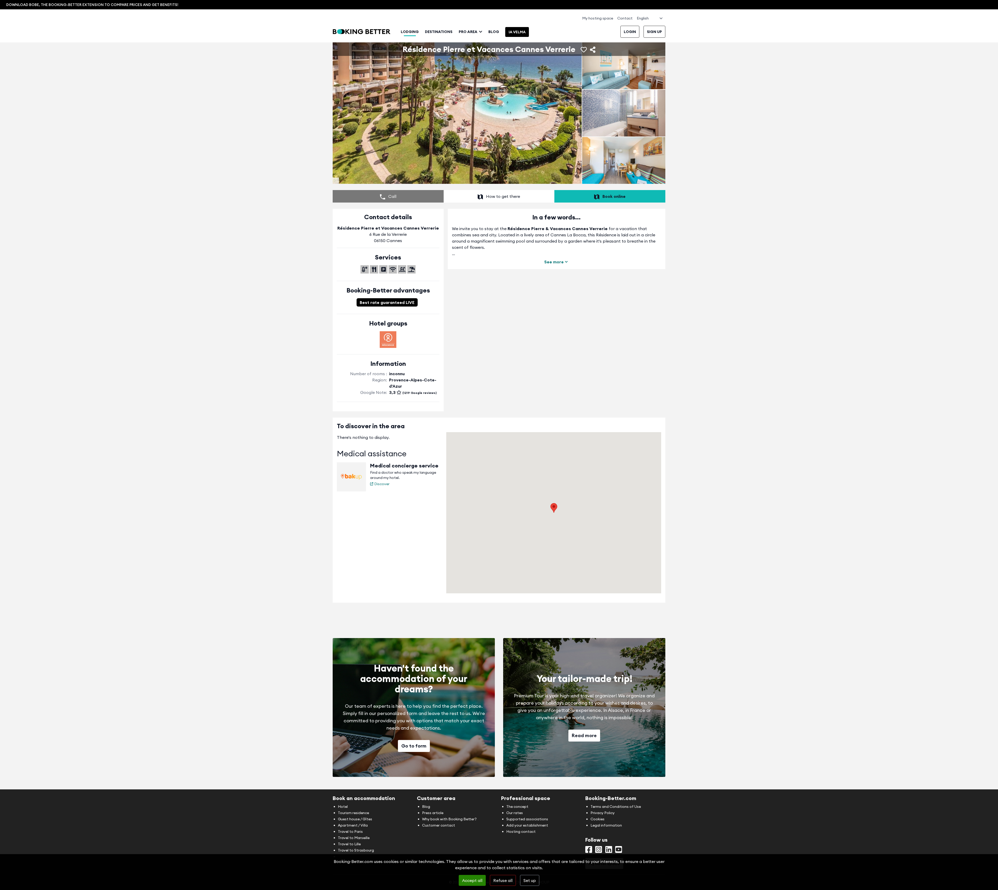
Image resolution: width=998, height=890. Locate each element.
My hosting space (597, 18)
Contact (625, 18)
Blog (493, 31)
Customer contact (438, 825)
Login (630, 31)
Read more (584, 735)
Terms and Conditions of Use (615, 806)
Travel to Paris (350, 831)
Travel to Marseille (354, 837)
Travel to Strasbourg (356, 850)
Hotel (343, 806)
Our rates (514, 812)
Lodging (410, 31)
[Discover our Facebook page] (588, 850)
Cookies (597, 819)
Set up (529, 880)
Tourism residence (353, 812)
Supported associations (527, 819)
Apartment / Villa (353, 825)
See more (554, 261)
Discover (382, 484)
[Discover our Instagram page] (598, 850)
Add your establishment (527, 825)
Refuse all (503, 880)
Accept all (472, 880)
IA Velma (517, 32)
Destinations (438, 31)
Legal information (606, 825)
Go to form (413, 746)
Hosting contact (521, 831)
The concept (517, 806)
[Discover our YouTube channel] (618, 850)
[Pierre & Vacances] (388, 339)
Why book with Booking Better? (449, 819)
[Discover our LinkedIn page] (608, 850)
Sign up (654, 31)
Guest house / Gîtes (355, 819)
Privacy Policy (602, 812)
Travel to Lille (349, 844)
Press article (432, 812)
